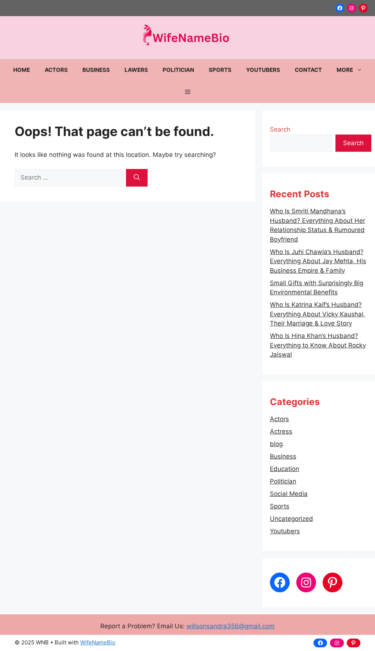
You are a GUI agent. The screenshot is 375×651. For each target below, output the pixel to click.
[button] (188, 92)
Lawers (136, 69)
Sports (220, 69)
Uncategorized (291, 518)
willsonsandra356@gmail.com (230, 626)
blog (276, 444)
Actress (281, 431)
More (345, 69)
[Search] (137, 178)
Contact (308, 69)
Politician (178, 69)
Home (21, 69)
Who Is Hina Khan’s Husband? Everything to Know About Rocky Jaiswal (318, 345)
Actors (56, 69)
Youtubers (263, 69)
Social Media (289, 493)
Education (284, 468)
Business (96, 69)
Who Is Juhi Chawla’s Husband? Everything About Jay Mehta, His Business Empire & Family (318, 261)
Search (280, 129)
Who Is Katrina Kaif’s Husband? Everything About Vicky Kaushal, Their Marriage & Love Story (317, 314)
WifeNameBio (97, 642)
